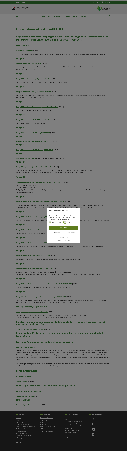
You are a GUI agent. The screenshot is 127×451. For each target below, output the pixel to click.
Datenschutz (67, 240)
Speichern (71, 232)
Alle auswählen (63, 227)
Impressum (59, 240)
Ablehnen (56, 232)
